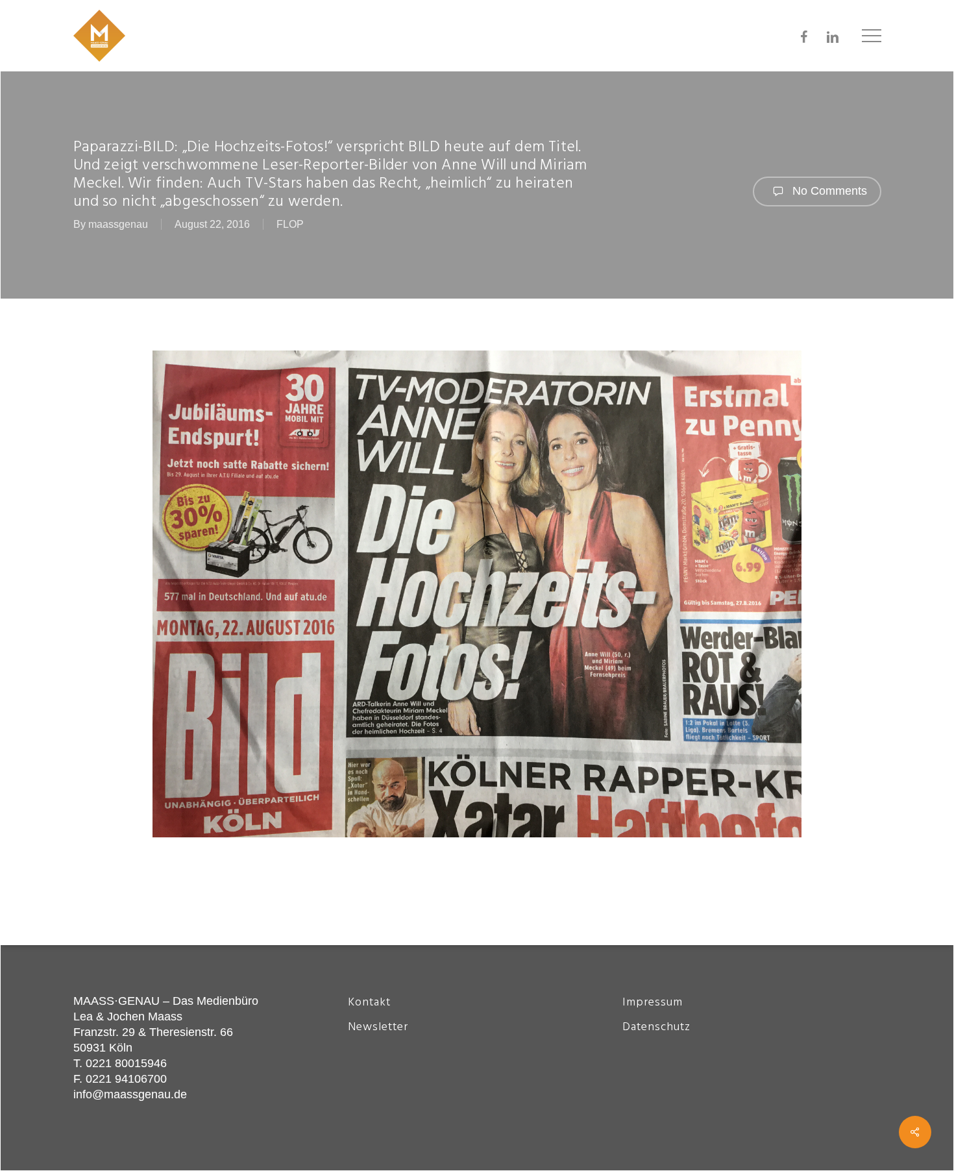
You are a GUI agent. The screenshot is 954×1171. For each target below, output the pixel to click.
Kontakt (369, 1002)
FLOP (290, 224)
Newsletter (378, 1027)
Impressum (652, 1002)
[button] (871, 36)
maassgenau (118, 224)
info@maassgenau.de (130, 1094)
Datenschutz (656, 1027)
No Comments (828, 190)
